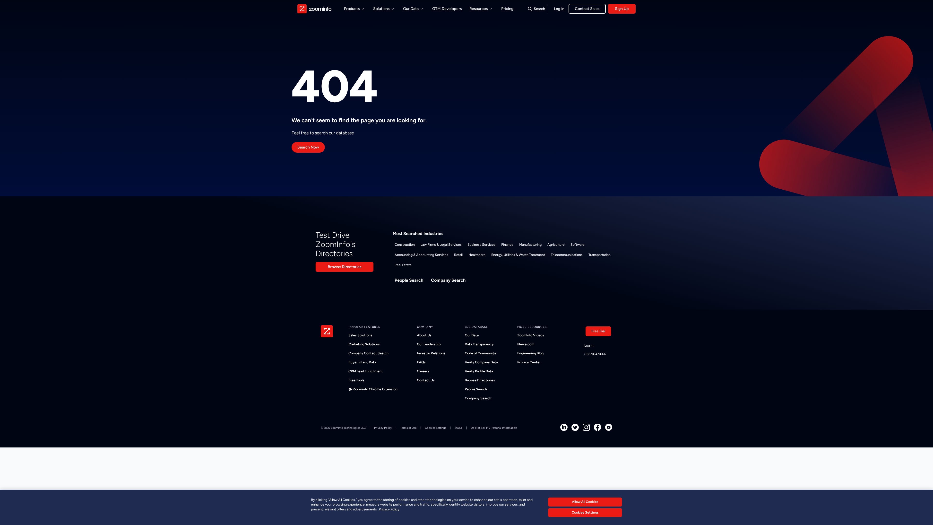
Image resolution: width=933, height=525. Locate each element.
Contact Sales (587, 8)
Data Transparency (479, 344)
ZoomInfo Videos (530, 335)
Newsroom (525, 344)
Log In (559, 9)
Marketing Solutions (364, 344)
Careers (423, 371)
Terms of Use (408, 427)
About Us (424, 335)
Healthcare (476, 255)
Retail (458, 255)
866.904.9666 (595, 354)
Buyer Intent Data (362, 362)
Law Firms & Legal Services (441, 245)
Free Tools (356, 380)
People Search (409, 280)
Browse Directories (344, 266)
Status (458, 427)
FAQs (421, 362)
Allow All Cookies (585, 502)
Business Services (481, 245)
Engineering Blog (530, 353)
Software (577, 245)
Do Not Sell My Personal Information (494, 427)
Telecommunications (567, 255)
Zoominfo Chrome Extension (375, 389)
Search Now (308, 147)
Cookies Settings (585, 513)
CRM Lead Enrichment (365, 371)
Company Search (448, 280)
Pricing (507, 8)
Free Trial (598, 331)
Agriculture (556, 245)
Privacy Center (529, 362)
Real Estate (403, 265)
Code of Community (480, 353)
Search (539, 9)
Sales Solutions (360, 335)
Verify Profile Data (479, 371)
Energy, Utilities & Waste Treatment (518, 255)
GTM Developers (447, 8)
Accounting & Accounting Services (421, 255)
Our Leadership (429, 344)
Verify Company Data (481, 362)
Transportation (599, 255)
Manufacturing (530, 245)
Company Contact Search (368, 353)
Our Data (472, 335)
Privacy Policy (383, 427)
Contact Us (426, 380)
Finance (507, 245)
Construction (405, 245)
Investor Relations (431, 353)
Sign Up (622, 8)
